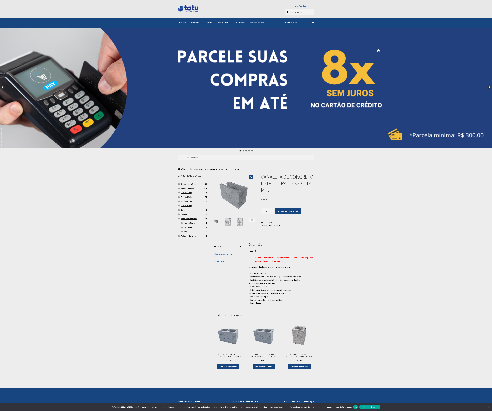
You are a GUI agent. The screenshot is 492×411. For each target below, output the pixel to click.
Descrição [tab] (217, 246)
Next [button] (489, 87)
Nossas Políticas (257, 22)
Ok (355, 407)
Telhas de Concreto (188, 236)
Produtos (182, 22)
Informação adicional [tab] (222, 254)
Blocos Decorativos (188, 184)
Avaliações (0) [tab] (219, 261)
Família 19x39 (186, 206)
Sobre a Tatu (223, 22)
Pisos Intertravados (189, 218)
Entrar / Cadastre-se (302, 6)
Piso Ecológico (189, 223)
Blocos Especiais (187, 188)
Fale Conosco (239, 22)
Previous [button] (3, 87)
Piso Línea (188, 227)
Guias (183, 210)
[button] (251, 177)
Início (183, 169)
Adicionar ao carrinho (288, 211)
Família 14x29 (192, 169)
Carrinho (210, 22)
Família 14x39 (186, 201)
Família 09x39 (186, 192)
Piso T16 (187, 231)
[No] (489, 407)
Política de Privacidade (370, 407)
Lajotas (184, 214)
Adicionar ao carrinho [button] (228, 366)
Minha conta (196, 22)
